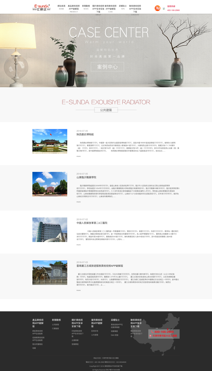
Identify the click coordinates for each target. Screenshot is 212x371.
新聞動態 (56, 319)
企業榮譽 (75, 340)
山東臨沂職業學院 (86, 177)
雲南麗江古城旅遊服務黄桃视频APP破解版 (100, 265)
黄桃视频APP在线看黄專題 (117, 325)
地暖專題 (114, 331)
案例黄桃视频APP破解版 (96, 323)
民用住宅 (94, 331)
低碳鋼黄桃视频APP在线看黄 (38, 338)
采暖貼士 (115, 319)
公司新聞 (55, 324)
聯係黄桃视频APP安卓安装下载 (136, 323)
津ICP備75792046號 (113, 370)
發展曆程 (75, 344)
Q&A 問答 (114, 335)
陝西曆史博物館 (85, 134)
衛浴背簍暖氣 (37, 344)
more (79, 156)
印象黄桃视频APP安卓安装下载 (78, 333)
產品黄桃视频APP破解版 (37, 323)
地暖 (34, 348)
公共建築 (94, 335)
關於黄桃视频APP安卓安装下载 (77, 323)
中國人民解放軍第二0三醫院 (92, 223)
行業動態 (55, 328)
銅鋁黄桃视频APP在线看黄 (37, 332)
